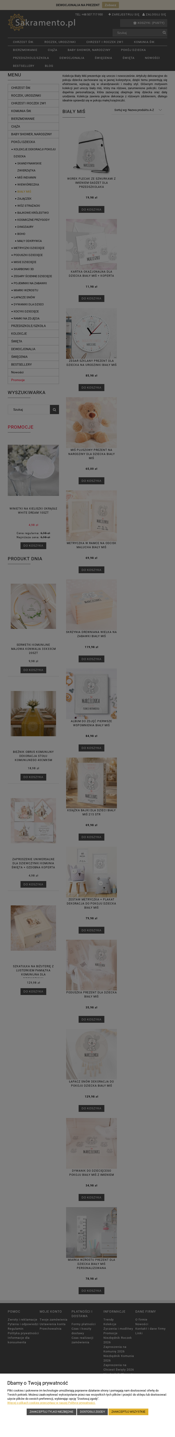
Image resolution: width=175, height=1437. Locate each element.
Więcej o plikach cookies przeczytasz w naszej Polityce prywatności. (51, 1402)
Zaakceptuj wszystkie (128, 1411)
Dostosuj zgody (92, 1411)
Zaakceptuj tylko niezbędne (51, 1411)
